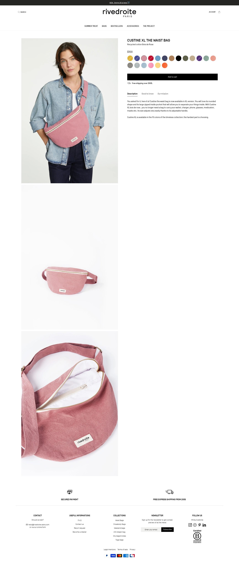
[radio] (130, 58)
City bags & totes (119, 536)
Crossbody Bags (119, 524)
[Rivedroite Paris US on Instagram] (190, 525)
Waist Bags (119, 520)
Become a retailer (79, 532)
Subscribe (167, 529)
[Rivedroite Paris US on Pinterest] (199, 525)
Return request (79, 528)
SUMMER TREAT (91, 26)
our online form (40, 527)
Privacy (132, 549)
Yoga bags (119, 540)
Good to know (148, 93)
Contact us (80, 524)
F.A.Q (79, 520)
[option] (119, 2)
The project (149, 26)
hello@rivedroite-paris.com (38, 525)
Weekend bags (119, 528)
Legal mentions (109, 549)
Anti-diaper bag (119, 532)
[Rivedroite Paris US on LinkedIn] (204, 525)
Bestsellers (117, 26)
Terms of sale (123, 549)
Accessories (133, 26)
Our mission (163, 93)
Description (132, 93)
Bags (104, 26)
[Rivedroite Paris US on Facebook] (195, 525)
